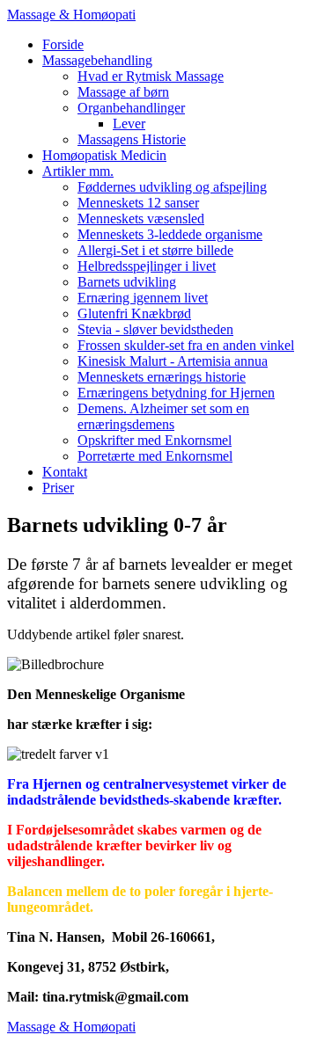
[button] (97, 60)
